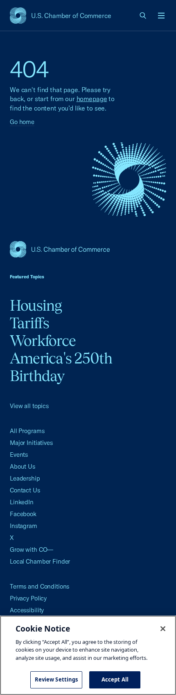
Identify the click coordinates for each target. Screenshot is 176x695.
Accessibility (27, 610)
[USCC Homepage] (88, 249)
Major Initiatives (31, 443)
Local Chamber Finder (40, 561)
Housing (36, 305)
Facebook (23, 514)
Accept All (115, 679)
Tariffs (30, 323)
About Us (22, 466)
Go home (22, 122)
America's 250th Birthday (61, 367)
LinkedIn (22, 502)
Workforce (43, 340)
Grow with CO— (31, 549)
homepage (92, 99)
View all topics (29, 406)
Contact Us (25, 490)
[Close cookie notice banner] (163, 629)
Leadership (25, 478)
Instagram (23, 526)
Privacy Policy (28, 598)
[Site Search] (143, 15)
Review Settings (56, 679)
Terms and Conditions (39, 586)
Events (19, 454)
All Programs (27, 431)
